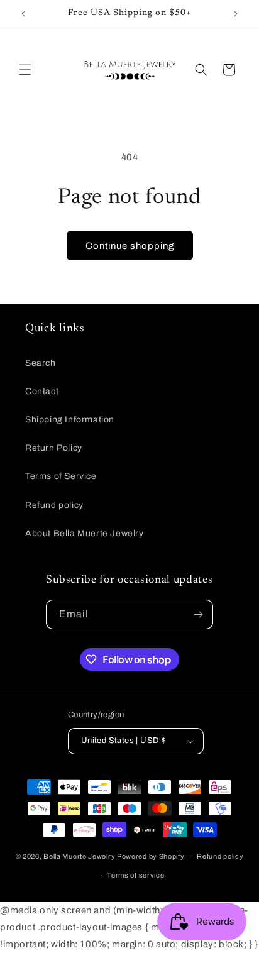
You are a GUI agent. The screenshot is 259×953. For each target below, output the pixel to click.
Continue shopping (129, 246)
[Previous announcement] (23, 14)
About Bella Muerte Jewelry (84, 533)
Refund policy (54, 505)
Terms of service (135, 875)
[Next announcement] (236, 14)
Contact (41, 391)
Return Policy (53, 448)
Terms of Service (61, 476)
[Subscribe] (198, 614)
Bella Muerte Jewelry (79, 855)
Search (40, 363)
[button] (25, 70)
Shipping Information (69, 419)
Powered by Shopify (151, 855)
